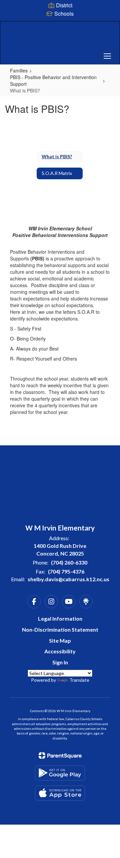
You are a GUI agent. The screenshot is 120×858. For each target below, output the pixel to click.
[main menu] (107, 55)
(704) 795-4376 (66, 571)
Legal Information (60, 618)
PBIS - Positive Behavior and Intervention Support (53, 80)
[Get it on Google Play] (60, 773)
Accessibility (60, 651)
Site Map (60, 640)
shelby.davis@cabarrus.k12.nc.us (68, 579)
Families (19, 70)
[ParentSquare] (60, 755)
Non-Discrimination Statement (60, 629)
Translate (79, 680)
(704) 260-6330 (69, 562)
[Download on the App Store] (60, 793)
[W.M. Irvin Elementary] (60, 37)
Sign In (60, 662)
